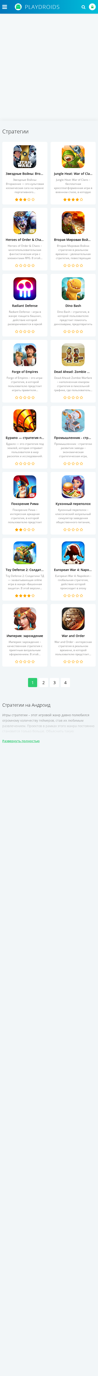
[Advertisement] (49, 69)
